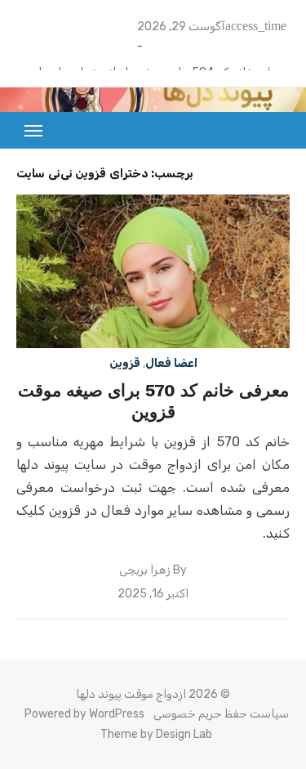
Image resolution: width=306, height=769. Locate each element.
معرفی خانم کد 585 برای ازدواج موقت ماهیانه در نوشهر (157, 49)
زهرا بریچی (145, 570)
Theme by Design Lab (156, 734)
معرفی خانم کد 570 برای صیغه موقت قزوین (153, 401)
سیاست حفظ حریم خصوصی (221, 714)
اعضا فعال (171, 363)
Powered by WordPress (84, 714)
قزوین (124, 363)
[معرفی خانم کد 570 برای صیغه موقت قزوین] (153, 271)
